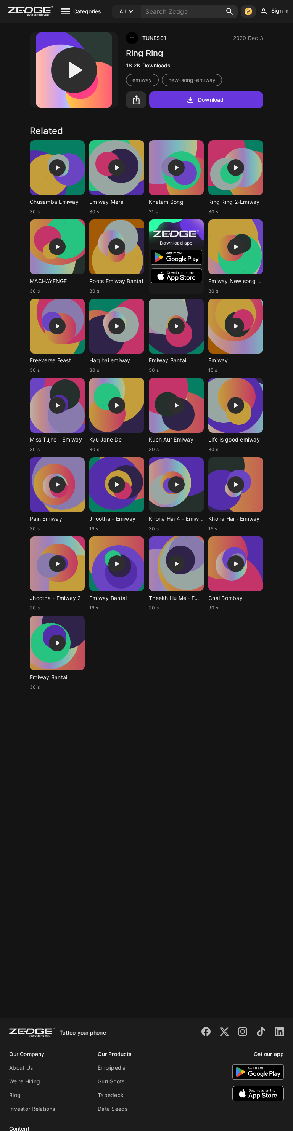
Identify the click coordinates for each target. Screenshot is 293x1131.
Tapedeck (111, 1095)
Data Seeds (113, 1108)
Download (211, 99)
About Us (21, 1067)
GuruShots (111, 1081)
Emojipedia (112, 1067)
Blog (15, 1095)
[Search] (229, 11)
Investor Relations (32, 1108)
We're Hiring (24, 1081)
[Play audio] (74, 70)
